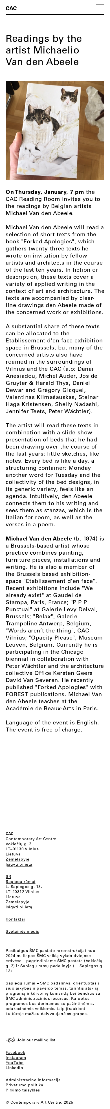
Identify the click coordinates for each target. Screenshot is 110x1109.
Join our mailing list (36, 1039)
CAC (11, 8)
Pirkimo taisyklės (23, 1090)
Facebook (15, 1052)
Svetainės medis (22, 931)
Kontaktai (15, 919)
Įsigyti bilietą (19, 864)
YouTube (15, 1062)
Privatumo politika (24, 1084)
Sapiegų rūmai (21, 881)
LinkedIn (14, 1067)
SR (8, 876)
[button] (100, 7)
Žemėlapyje (17, 859)
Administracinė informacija (33, 1079)
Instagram (16, 1057)
